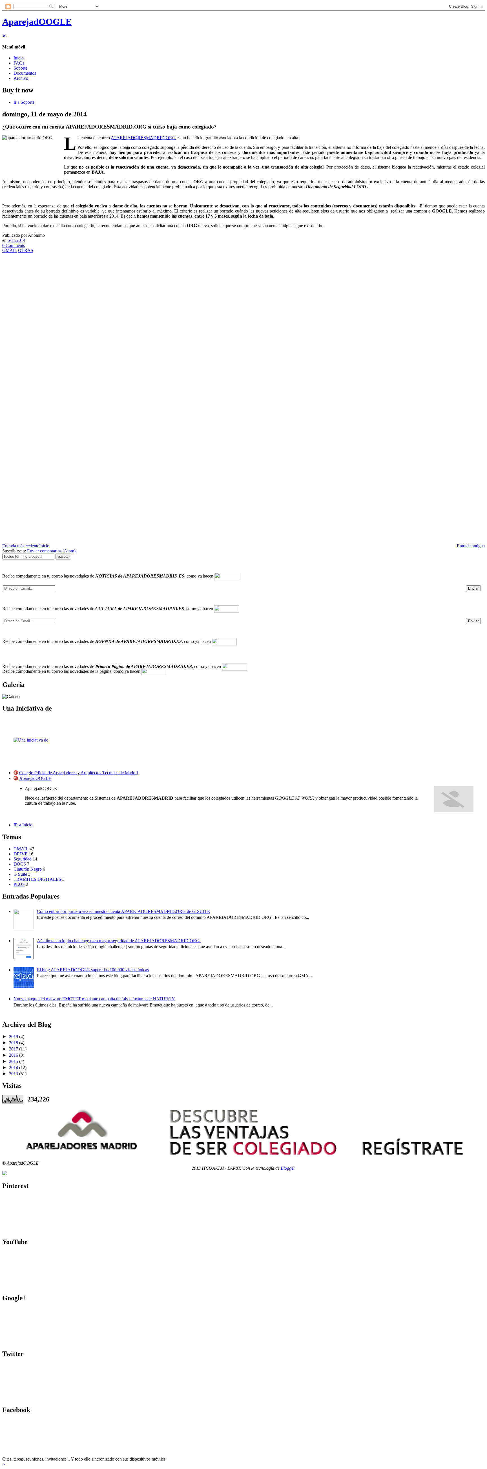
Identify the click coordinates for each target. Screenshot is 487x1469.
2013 (13, 1073)
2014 (13, 1067)
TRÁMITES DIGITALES (37, 879)
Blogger (288, 1168)
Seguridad (23, 859)
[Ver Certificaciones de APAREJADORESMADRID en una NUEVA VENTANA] (4, 1173)
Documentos (25, 73)
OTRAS (25, 250)
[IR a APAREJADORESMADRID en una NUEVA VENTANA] (243, 1132)
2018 (13, 1042)
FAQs (19, 63)
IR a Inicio (23, 824)
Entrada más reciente (20, 545)
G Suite (20, 874)
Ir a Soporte (24, 102)
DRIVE (21, 853)
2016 (13, 1055)
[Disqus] (243, 326)
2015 (13, 1061)
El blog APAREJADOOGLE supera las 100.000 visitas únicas (93, 969)
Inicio (19, 58)
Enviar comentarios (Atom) (51, 550)
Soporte (20, 68)
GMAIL (9, 250)
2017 (13, 1049)
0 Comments (13, 245)
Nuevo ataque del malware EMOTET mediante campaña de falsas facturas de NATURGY (94, 998)
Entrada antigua (471, 545)
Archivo (21, 78)
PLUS (19, 884)
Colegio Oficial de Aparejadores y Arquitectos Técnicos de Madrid (78, 772)
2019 (13, 1036)
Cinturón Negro (28, 869)
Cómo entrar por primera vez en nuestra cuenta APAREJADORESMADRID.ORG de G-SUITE (123, 911)
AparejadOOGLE (37, 22)
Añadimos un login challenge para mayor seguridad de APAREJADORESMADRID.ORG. (119, 940)
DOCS (20, 864)
